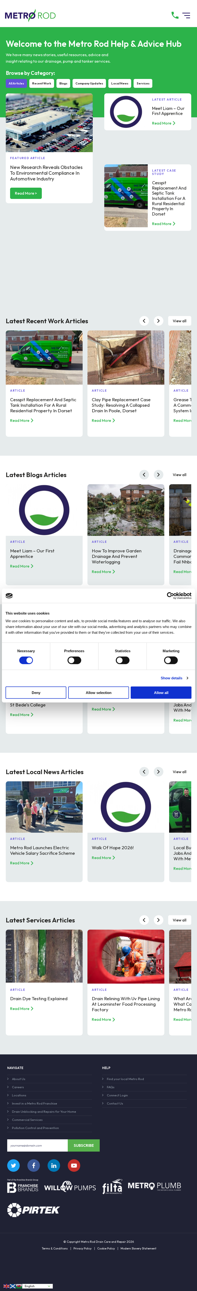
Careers (18, 1087)
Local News (119, 83)
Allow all (161, 692)
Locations (19, 1095)
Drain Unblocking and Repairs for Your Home (44, 1111)
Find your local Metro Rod (125, 1079)
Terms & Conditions (55, 1248)
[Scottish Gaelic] (13, 1286)
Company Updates (89, 83)
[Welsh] (19, 1286)
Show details (171, 678)
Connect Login (117, 1095)
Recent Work (41, 83)
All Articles (16, 83)
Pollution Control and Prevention (35, 1128)
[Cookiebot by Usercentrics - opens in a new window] (170, 595)
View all (179, 320)
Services (143, 83)
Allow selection (98, 692)
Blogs (63, 83)
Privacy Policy (83, 1248)
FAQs (110, 1087)
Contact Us (115, 1103)
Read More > (26, 193)
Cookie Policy (106, 1248)
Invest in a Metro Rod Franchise (34, 1103)
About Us (18, 1079)
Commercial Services (27, 1120)
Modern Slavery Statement (138, 1248)
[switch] (74, 660)
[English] (7, 1286)
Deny (36, 692)
